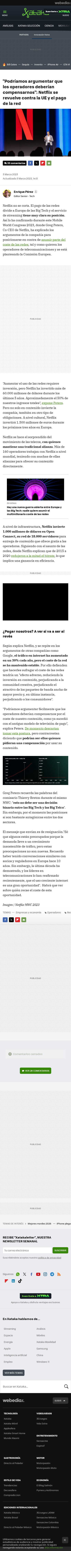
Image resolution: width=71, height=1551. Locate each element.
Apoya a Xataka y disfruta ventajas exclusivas (35, 1302)
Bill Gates (12, 64)
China (40, 1355)
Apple (7, 1348)
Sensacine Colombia (48, 1522)
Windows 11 (43, 1361)
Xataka (35, 13)
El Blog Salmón (44, 1485)
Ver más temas (14, 1372)
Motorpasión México (48, 1527)
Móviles (41, 1335)
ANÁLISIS (8, 25)
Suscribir (60, 1250)
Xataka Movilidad (46, 1342)
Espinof (40, 1445)
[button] (25, 192)
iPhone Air (53, 64)
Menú (5, 15)
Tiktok (20, 1280)
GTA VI (66, 64)
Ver (37, 1070)
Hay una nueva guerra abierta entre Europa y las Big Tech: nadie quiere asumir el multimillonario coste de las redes (34, 510)
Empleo (8, 1361)
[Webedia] (63, 3)
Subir (58, 1400)
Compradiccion (12, 1495)
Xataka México (12, 1512)
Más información (54, 1547)
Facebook (30, 163)
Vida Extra (42, 1423)
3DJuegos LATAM (45, 1512)
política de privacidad (49, 1257)
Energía (8, 1342)
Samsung (42, 1348)
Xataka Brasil (11, 1517)
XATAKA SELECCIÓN (29, 25)
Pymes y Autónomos (48, 1490)
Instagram (45, 1273)
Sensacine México (46, 1517)
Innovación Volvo (42, 34)
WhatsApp (18, 1273)
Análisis (41, 1328)
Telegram (52, 1273)
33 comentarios (16, 163)
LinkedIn (13, 1280)
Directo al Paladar (13, 1463)
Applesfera (9, 1428)
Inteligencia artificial (15, 1355)
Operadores (54, 912)
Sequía (25, 64)
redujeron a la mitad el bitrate (32, 556)
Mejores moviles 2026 (40, 1223)
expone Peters (52, 403)
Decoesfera (10, 1490)
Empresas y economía (28, 912)
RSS (59, 1273)
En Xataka (11, 503)
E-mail (49, 163)
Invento (38, 64)
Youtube (38, 1273)
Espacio (8, 1335)
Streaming (10, 1328)
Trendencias (10, 1485)
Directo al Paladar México (18, 1527)
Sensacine (42, 1440)
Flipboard (42, 163)
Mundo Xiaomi (11, 1438)
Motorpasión (43, 1463)
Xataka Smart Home (14, 1433)
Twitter (36, 163)
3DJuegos (42, 1418)
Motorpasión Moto (47, 1468)
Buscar (66, 1386)
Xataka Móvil (11, 1423)
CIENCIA (49, 25)
